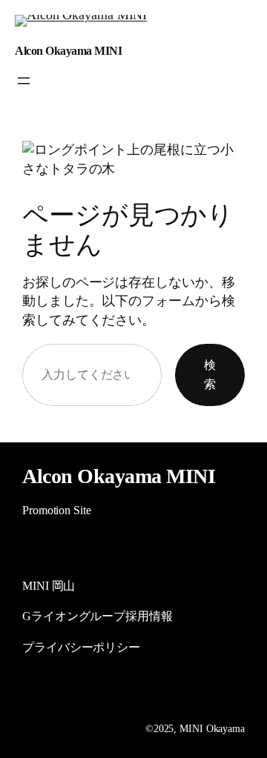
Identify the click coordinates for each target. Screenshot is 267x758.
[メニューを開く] (24, 81)
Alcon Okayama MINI (68, 50)
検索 (210, 374)
